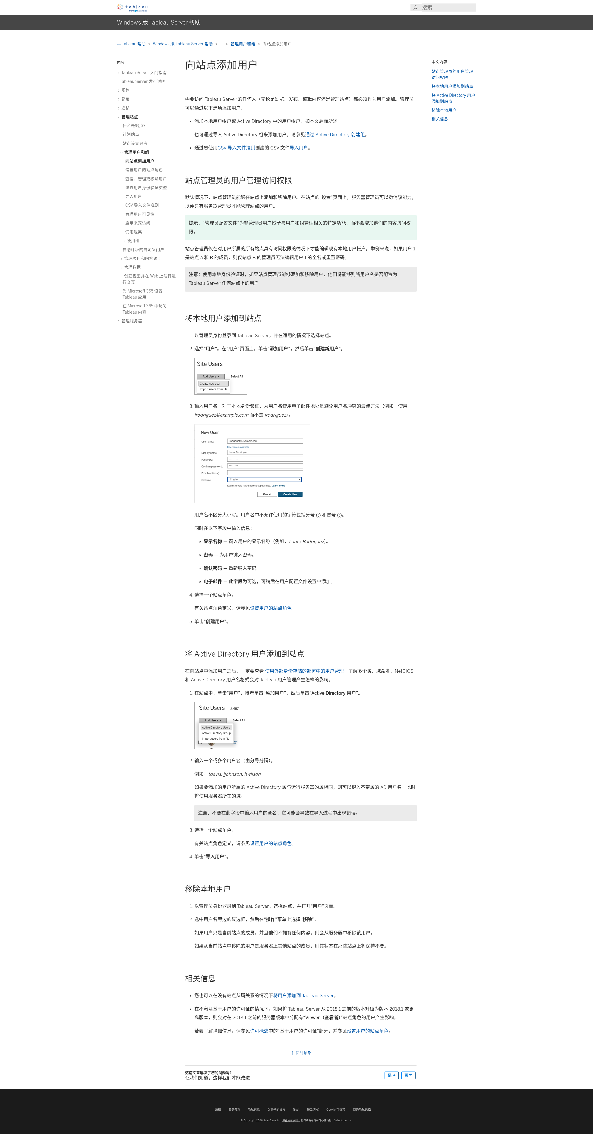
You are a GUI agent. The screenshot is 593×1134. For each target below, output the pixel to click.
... (222, 43)
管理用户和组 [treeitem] (136, 152)
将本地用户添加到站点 (452, 86)
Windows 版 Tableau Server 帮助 (183, 43)
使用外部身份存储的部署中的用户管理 (304, 671)
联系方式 (313, 1109)
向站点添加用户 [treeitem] (140, 161)
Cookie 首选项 (335, 1109)
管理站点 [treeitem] (129, 116)
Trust (296, 1109)
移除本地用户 (444, 110)
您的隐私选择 (362, 1109)
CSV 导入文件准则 (236, 148)
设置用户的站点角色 (271, 608)
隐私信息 (254, 1109)
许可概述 (259, 1031)
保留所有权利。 (291, 1120)
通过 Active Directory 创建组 (335, 134)
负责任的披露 (276, 1109)
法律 (218, 1109)
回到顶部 (303, 1053)
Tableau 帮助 (134, 43)
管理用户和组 (243, 43)
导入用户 (299, 148)
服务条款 (234, 1109)
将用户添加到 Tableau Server (303, 995)
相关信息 (440, 118)
